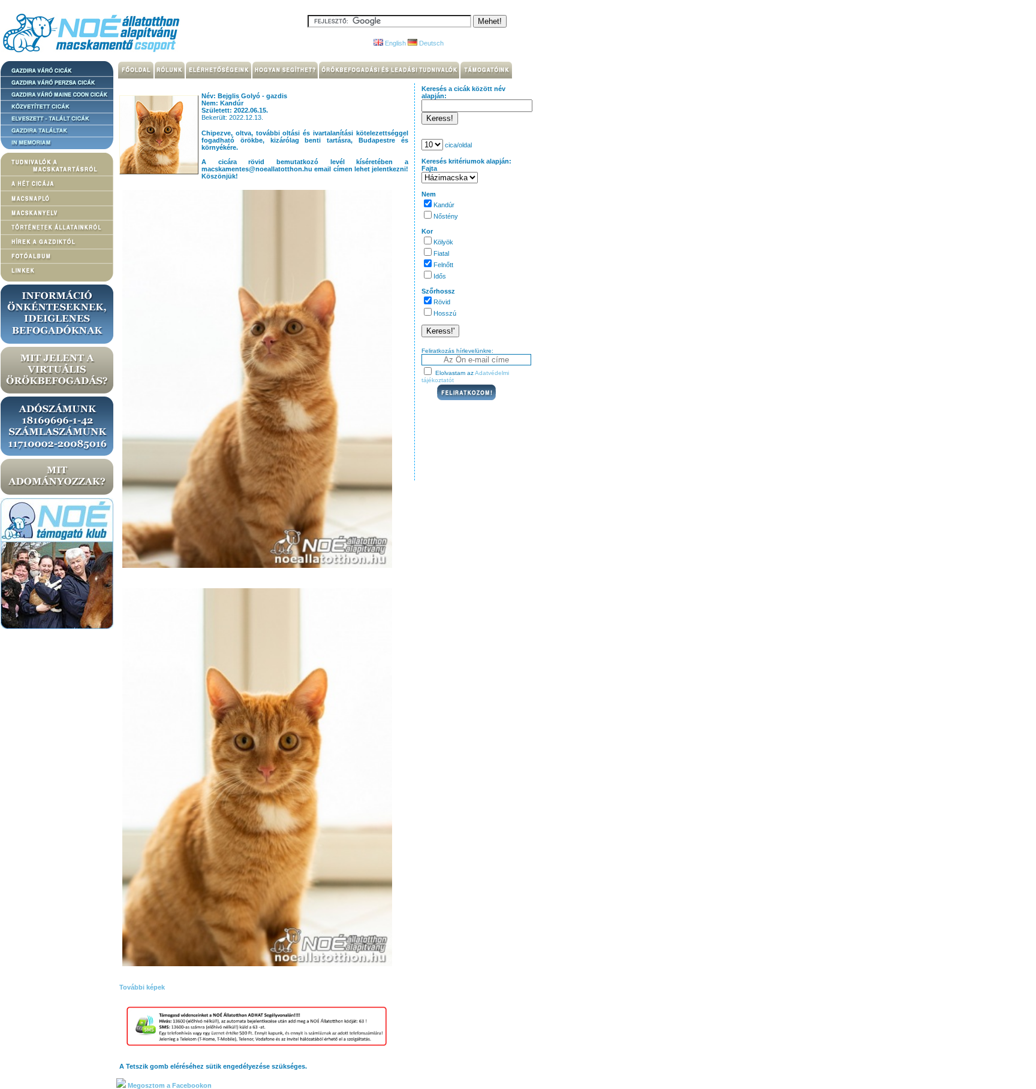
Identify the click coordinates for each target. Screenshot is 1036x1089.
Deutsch (430, 43)
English (394, 43)
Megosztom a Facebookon (169, 1085)
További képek (142, 987)
